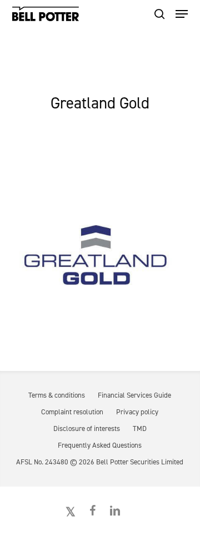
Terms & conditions (56, 395)
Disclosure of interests (86, 428)
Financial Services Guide (134, 395)
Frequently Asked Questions (100, 445)
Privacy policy (137, 412)
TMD (140, 428)
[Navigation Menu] (182, 13)
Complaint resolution (72, 412)
